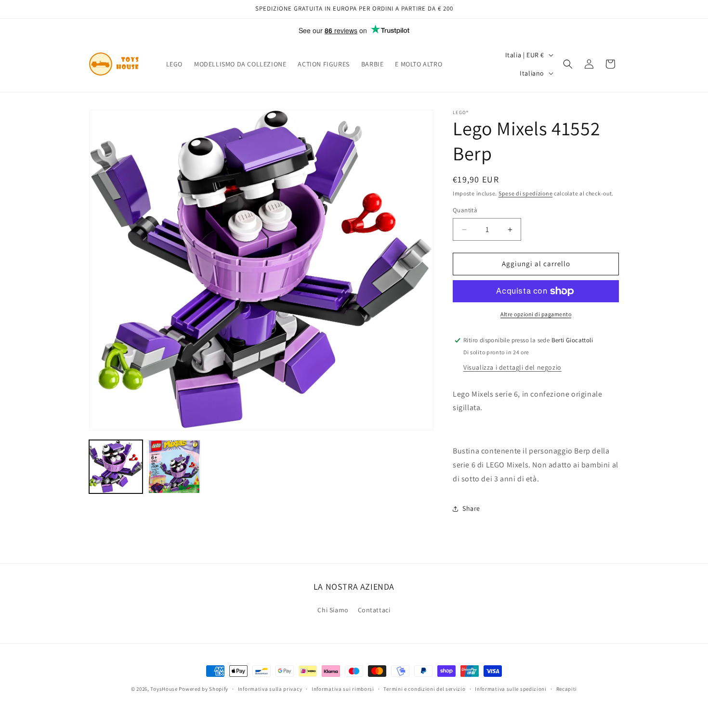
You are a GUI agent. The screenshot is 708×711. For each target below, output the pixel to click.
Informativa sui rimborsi (343, 688)
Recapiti (566, 688)
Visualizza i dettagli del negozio (512, 367)
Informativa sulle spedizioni (511, 688)
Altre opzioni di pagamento (535, 314)
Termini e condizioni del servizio (424, 688)
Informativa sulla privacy (270, 688)
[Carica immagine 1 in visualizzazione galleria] (116, 466)
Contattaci (374, 610)
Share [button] (471, 508)
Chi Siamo (332, 610)
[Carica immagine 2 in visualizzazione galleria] (174, 466)
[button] (567, 64)
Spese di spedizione (525, 193)
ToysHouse (163, 688)
